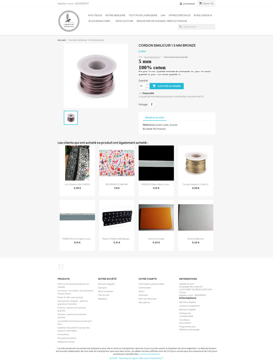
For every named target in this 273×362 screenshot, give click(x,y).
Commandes (145, 287)
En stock (147, 128)
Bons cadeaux (203, 15)
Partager (152, 104)
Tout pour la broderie (143, 15)
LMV (163, 15)
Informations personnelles (151, 284)
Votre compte (148, 278)
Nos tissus (95, 15)
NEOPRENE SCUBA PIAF (117, 184)
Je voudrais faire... (100, 21)
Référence (149, 124)
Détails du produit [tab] (154, 117)
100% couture (124, 21)
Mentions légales (106, 284)
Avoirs (142, 291)
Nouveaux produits (67, 338)
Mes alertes (144, 302)
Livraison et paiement (189, 305)
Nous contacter (105, 291)
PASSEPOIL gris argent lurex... (77, 238)
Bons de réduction (148, 298)
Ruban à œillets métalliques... (116, 238)
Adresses (143, 295)
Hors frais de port (152, 57)
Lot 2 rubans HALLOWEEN (77, 184)
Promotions (63, 334)
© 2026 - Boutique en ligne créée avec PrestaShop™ (136, 358)
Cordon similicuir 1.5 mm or (196, 184)
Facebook (61, 267)
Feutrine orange (156, 238)
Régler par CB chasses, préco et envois (162, 21)
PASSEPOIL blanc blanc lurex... (156, 184)
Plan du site (103, 295)
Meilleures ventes (66, 341)
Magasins (102, 298)
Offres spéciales (180, 15)
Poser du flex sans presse (70, 297)
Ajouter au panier (167, 86)
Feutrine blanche (195, 238)
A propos (102, 287)
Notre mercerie (115, 15)
